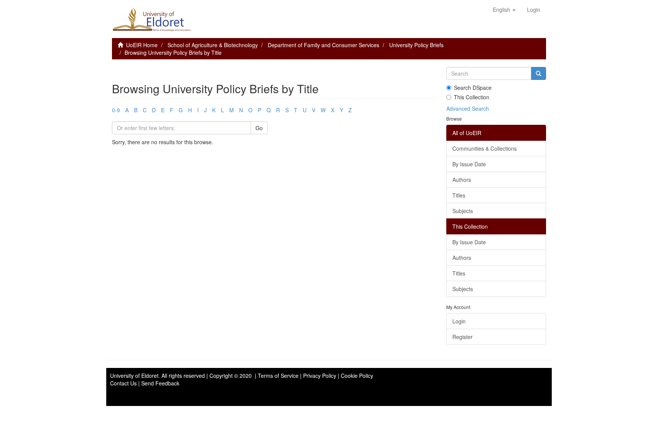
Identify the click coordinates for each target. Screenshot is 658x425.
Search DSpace (473, 87)
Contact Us (123, 383)
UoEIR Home (142, 45)
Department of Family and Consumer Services (323, 45)
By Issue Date (469, 164)
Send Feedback (160, 383)
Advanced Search (467, 108)
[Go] (538, 73)
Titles (458, 195)
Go (259, 128)
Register (462, 337)
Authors (461, 179)
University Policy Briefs (416, 45)
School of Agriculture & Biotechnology (213, 45)
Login (459, 321)
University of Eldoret (134, 375)
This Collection (471, 97)
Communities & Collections (484, 148)
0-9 (116, 110)
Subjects (462, 211)
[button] (504, 9)
